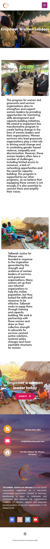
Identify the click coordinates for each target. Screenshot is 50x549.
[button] (25, 533)
